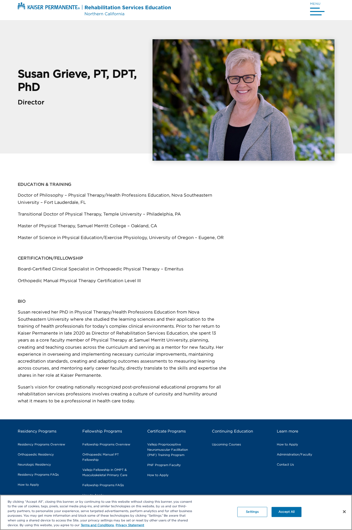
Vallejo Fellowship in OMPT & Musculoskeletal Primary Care (104, 472)
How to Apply (28, 484)
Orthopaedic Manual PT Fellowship (100, 457)
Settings (252, 511)
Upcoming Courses (226, 444)
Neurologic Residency (34, 464)
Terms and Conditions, (97, 525)
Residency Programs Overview (41, 444)
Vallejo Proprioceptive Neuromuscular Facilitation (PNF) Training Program (167, 450)
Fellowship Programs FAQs (103, 485)
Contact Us (285, 464)
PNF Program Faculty (164, 465)
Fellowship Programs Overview (106, 444)
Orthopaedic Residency (36, 454)
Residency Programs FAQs (38, 474)
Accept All (286, 511)
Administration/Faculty (294, 454)
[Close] (344, 512)
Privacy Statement (130, 525)
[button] (317, 10)
